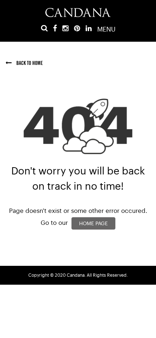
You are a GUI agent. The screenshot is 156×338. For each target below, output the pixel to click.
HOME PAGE (93, 223)
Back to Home (29, 63)
